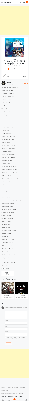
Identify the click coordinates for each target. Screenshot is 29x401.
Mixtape (9, 82)
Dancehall (10, 65)
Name (6, 320)
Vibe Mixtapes (7, 2)
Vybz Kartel (10, 297)
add (14, 399)
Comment (5, 304)
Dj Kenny (14, 59)
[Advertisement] (14, 20)
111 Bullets (5, 297)
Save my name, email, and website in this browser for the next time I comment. (16, 338)
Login (24, 2)
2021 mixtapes (5, 268)
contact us (6, 395)
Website (6, 331)
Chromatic (18, 297)
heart (20, 399)
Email (6, 326)
